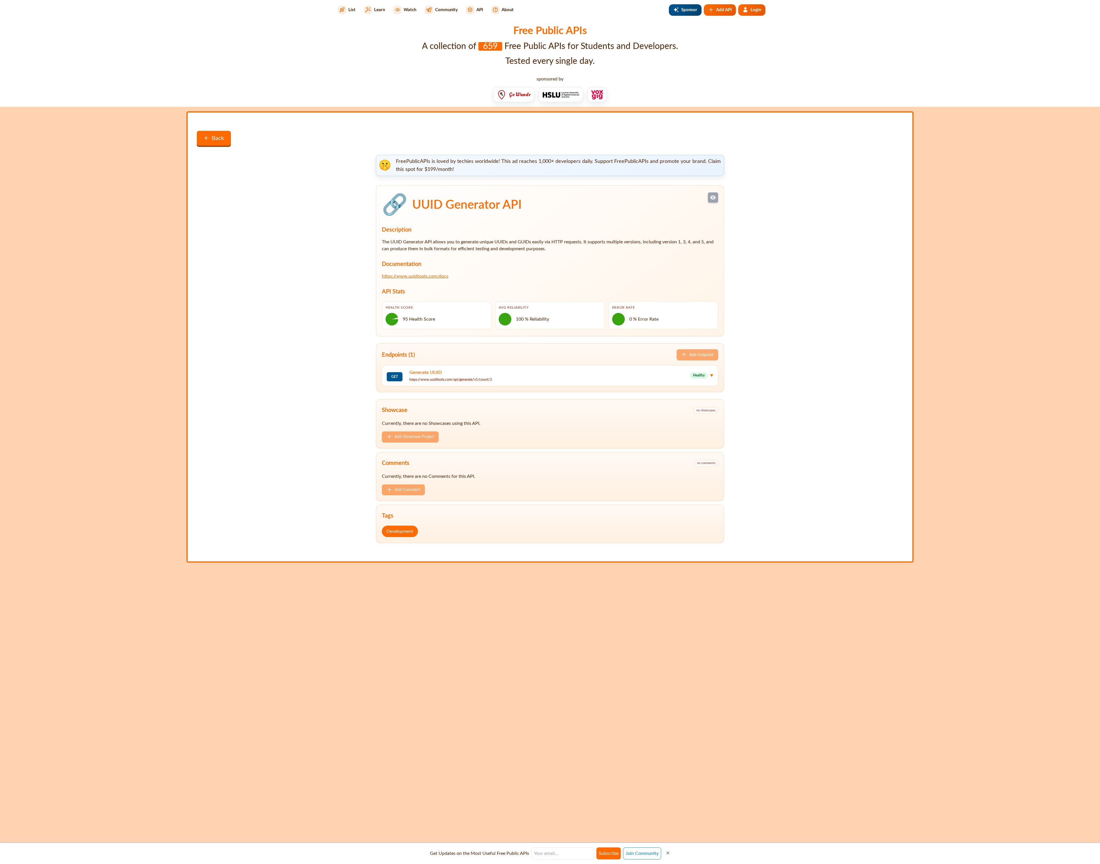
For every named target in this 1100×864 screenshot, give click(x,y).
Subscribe (608, 853)
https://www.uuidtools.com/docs (415, 276)
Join (642, 853)
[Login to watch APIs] (713, 197)
